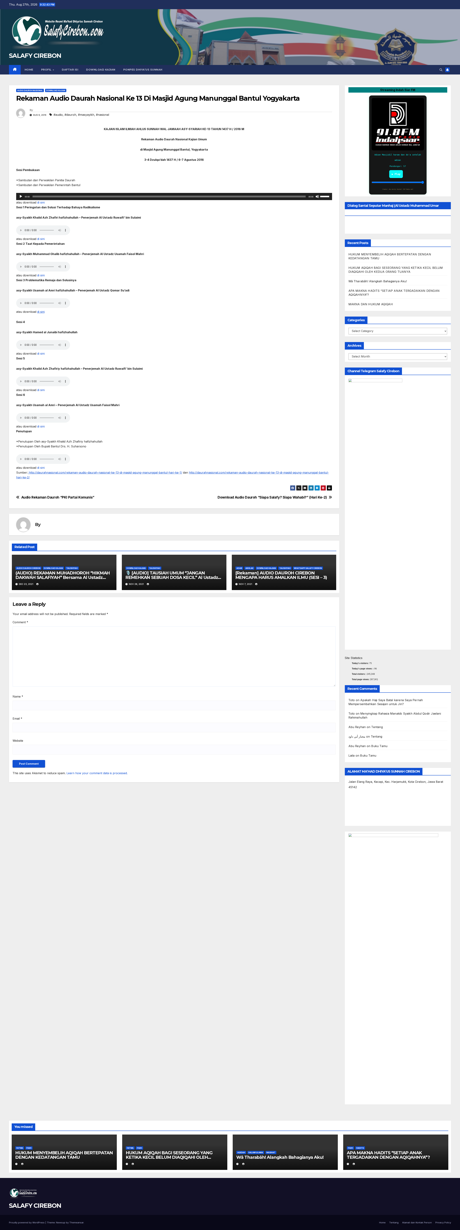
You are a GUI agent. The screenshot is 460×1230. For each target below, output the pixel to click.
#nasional (102, 114)
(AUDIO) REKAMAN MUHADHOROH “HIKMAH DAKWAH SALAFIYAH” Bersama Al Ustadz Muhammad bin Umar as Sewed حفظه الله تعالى (64, 577)
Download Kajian (100, 69)
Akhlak (249, 568)
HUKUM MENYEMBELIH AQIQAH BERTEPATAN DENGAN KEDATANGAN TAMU (64, 1155)
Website (18, 740)
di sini (41, 202)
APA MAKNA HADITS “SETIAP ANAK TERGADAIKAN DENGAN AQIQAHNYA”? (388, 1155)
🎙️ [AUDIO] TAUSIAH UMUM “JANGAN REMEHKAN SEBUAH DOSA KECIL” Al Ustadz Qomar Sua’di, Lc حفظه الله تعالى (171, 577)
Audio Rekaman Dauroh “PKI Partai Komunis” (57, 497)
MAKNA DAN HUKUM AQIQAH (370, 304)
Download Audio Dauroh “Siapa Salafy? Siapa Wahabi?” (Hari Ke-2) (272, 497)
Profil (46, 69)
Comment (20, 622)
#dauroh (70, 114)
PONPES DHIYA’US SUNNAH (142, 69)
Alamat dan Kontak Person (417, 1222)
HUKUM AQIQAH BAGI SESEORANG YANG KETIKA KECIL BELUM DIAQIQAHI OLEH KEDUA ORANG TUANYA (169, 1157)
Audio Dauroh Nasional (30, 90)
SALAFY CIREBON (35, 55)
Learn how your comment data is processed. (97, 773)
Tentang (377, 727)
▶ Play (396, 174)
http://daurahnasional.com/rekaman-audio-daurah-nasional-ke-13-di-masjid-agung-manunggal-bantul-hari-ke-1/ (105, 472)
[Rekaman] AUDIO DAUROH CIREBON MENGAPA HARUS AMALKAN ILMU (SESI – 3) (281, 575)
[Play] (21, 196)
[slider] (325, 196)
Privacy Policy (443, 1222)
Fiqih (28, 1148)
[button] (441, 70)
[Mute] (317, 196)
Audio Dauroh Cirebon (28, 568)
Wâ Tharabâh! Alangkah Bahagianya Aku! (377, 281)
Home (29, 69)
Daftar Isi (70, 69)
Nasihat (270, 1152)
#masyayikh (86, 114)
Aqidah (241, 1152)
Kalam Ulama (256, 1152)
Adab (239, 568)
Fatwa (19, 1148)
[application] (174, 196)
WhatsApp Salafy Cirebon (308, 568)
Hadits (360, 1148)
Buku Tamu (379, 746)
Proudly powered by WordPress (27, 1222)
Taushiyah (72, 568)
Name (18, 696)
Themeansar (76, 1222)
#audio (58, 114)
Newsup (60, 1222)
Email (17, 718)
